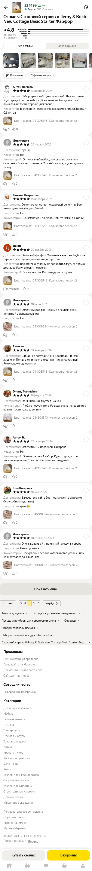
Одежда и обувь (14, 736)
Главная (9, 866)
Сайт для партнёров (16, 675)
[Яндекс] (33, 841)
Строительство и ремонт (19, 791)
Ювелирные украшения (18, 802)
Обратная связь (13, 817)
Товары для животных (17, 786)
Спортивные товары (16, 780)
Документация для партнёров (22, 670)
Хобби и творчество (16, 758)
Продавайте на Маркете (19, 664)
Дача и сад (10, 763)
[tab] (11, 60)
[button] (6, 7)
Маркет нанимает (14, 822)
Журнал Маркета (14, 828)
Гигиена (8, 724)
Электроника (12, 730)
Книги (7, 769)
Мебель (8, 713)
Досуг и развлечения (17, 708)
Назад (10, 603)
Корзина (64, 866)
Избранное (46, 866)
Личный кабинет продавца (20, 659)
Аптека (8, 747)
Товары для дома (14, 741)
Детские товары (14, 797)
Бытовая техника (14, 719)
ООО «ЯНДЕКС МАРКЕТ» (30, 836)
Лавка (27, 866)
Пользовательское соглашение (23, 811)
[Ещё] (86, 89)
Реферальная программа (19, 691)
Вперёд (49, 603)
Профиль (83, 866)
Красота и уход (13, 752)
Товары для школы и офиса (21, 774)
